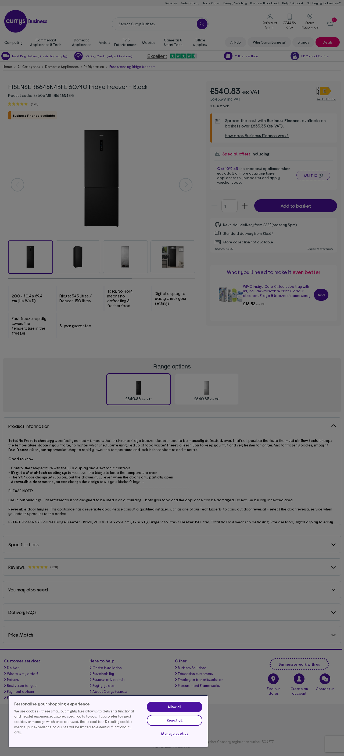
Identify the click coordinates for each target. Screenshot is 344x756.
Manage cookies (174, 733)
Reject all (174, 720)
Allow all (174, 707)
